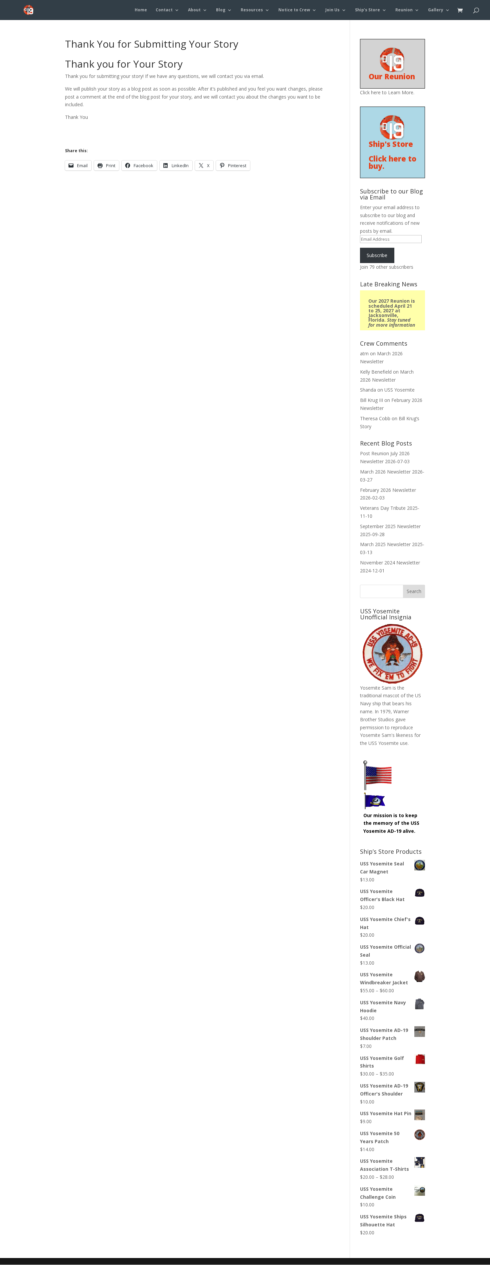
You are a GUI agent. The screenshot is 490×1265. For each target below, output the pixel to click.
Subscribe (377, 255)
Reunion (404, 10)
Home (141, 10)
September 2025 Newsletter (390, 526)
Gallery (435, 10)
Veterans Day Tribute (383, 508)
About (194, 10)
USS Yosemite (399, 390)
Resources (252, 10)
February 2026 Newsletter (388, 490)
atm (364, 353)
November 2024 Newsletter (390, 562)
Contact (164, 10)
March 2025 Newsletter (385, 544)
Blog (220, 10)
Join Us (332, 10)
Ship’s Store (367, 10)
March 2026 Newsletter (385, 472)
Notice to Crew (294, 10)
